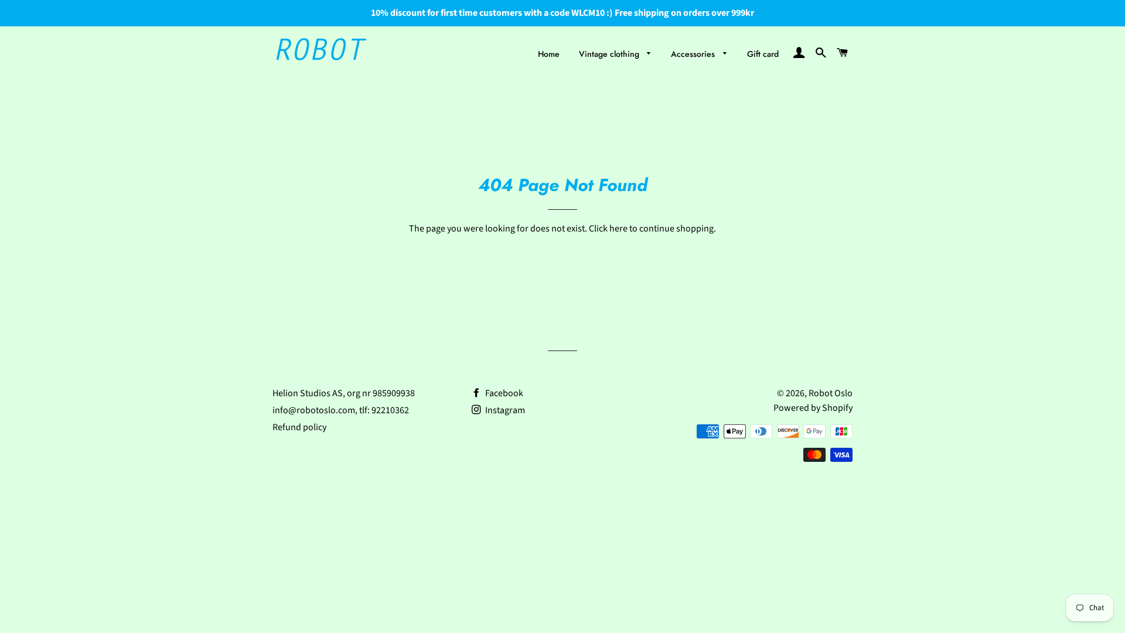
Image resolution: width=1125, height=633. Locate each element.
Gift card (763, 54)
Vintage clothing (610, 54)
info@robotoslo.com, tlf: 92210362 (340, 410)
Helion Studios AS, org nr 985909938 (343, 393)
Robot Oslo (831, 393)
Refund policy (299, 427)
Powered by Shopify (813, 407)
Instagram (504, 410)
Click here (608, 228)
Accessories (694, 54)
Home (549, 54)
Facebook (503, 393)
